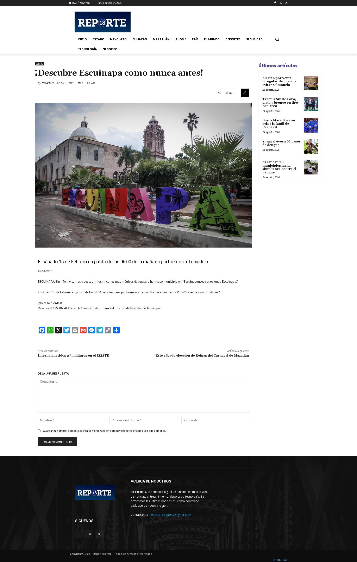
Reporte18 (48, 83)
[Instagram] (280, 3)
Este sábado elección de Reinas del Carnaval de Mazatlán (202, 355)
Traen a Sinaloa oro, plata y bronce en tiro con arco (280, 102)
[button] (277, 39)
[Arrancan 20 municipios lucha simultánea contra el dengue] (311, 167)
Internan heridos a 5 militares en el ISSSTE (73, 355)
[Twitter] (286, 3)
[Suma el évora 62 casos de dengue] (311, 146)
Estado (39, 64)
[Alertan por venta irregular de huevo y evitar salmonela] (311, 83)
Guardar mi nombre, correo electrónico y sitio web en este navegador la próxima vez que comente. (104, 431)
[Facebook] (275, 3)
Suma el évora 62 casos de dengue (281, 143)
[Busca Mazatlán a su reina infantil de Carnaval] (311, 125)
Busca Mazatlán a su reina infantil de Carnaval (278, 124)
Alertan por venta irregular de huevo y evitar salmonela (279, 81)
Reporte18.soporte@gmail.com (170, 515)
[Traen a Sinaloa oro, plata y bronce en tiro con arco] (311, 104)
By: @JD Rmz (280, 559)
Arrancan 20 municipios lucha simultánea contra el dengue (279, 167)
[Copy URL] (245, 93)
